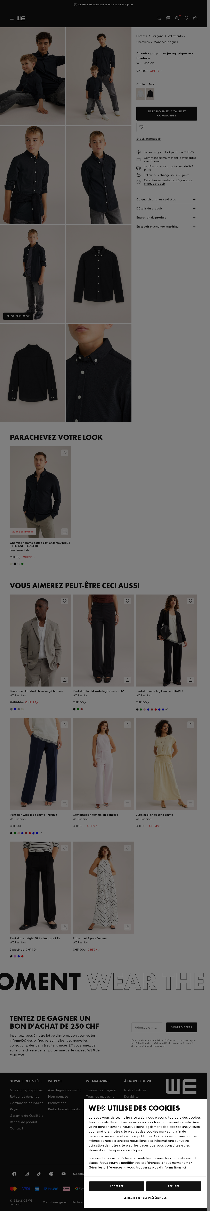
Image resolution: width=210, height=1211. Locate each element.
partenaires (120, 1141)
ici (184, 1167)
